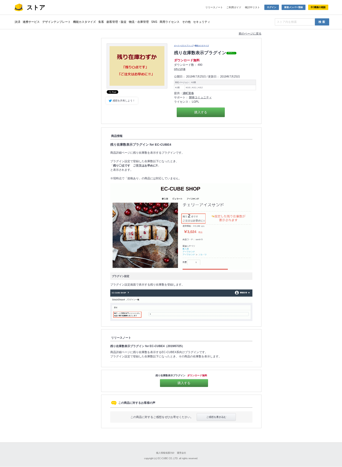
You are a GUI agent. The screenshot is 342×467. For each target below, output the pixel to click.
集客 (101, 21)
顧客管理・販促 (116, 21)
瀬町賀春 (188, 93)
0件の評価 (179, 69)
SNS (154, 21)
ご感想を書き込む (216, 416)
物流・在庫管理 (139, 21)
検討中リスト (252, 7)
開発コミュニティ (200, 97)
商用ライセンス (170, 21)
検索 (322, 21)
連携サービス (31, 21)
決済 (17, 21)
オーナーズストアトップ (184, 46)
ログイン (271, 7)
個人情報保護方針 (165, 452)
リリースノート (214, 7)
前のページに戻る (250, 33)
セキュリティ (201, 21)
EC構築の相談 (318, 7)
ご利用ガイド (233, 7)
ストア (36, 7)
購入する (200, 112)
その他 (186, 21)
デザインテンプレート (56, 21)
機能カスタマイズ (84, 21)
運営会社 (181, 452)
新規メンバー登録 (293, 7)
